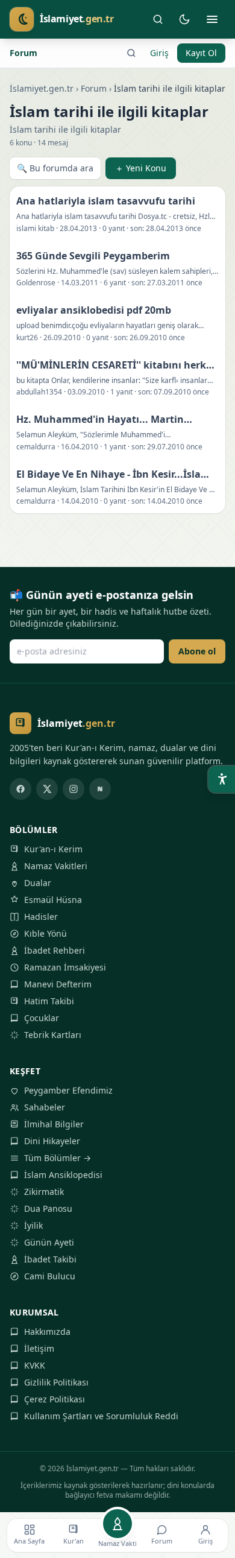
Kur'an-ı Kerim (53, 849)
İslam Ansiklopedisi (63, 1174)
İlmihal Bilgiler (54, 1124)
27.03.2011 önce (174, 282)
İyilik (33, 1225)
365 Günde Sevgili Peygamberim (93, 255)
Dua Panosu (48, 1208)
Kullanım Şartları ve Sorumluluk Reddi (101, 1416)
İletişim (39, 1348)
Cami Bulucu (49, 1276)
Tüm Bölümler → (57, 1158)
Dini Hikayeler (52, 1141)
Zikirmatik (44, 1191)
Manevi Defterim (58, 984)
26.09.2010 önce (157, 337)
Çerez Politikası (54, 1399)
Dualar (37, 882)
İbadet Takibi (50, 1259)
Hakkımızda (47, 1331)
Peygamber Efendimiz (68, 1090)
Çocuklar (41, 1018)
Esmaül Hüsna (53, 899)
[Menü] (212, 19)
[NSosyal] (100, 789)
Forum (23, 53)
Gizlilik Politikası (56, 1382)
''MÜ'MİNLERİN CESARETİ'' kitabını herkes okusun (116, 365)
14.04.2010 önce (174, 501)
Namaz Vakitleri (55, 866)
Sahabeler (44, 1107)
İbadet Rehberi (54, 950)
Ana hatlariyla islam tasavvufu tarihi (105, 200)
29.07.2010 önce (174, 447)
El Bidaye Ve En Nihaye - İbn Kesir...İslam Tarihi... (113, 474)
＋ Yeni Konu (140, 168)
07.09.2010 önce (181, 392)
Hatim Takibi (49, 1001)
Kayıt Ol (201, 53)
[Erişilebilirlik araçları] (221, 779)
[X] (47, 789)
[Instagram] (73, 789)
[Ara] (158, 19)
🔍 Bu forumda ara (55, 168)
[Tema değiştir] (184, 19)
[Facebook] (20, 789)
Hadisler (41, 916)
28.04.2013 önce (173, 228)
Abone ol (197, 651)
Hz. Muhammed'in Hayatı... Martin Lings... (100, 419)
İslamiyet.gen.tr (42, 88)
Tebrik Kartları (52, 1034)
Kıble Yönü (45, 933)
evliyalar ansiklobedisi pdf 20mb (93, 310)
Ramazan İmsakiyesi (65, 967)
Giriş (159, 53)
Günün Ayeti (49, 1242)
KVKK (34, 1365)
